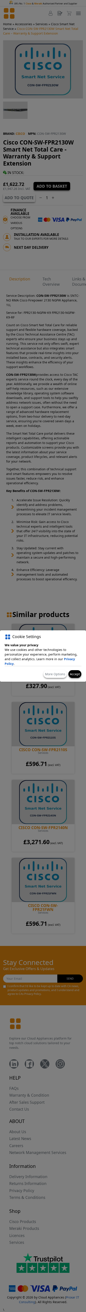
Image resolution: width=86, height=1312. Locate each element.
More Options (55, 674)
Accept (75, 674)
